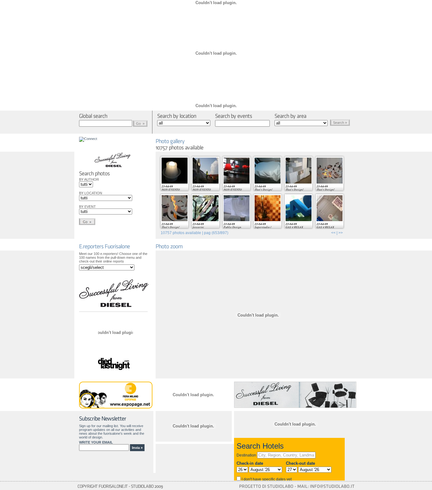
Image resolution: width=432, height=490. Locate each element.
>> (340, 233)
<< (333, 233)
